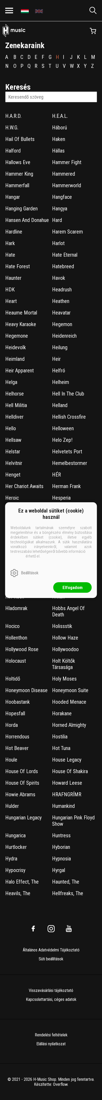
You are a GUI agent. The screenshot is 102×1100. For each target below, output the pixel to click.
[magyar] (25, 10)
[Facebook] (33, 928)
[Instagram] (51, 928)
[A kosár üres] (92, 31)
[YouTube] (69, 928)
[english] (39, 10)
